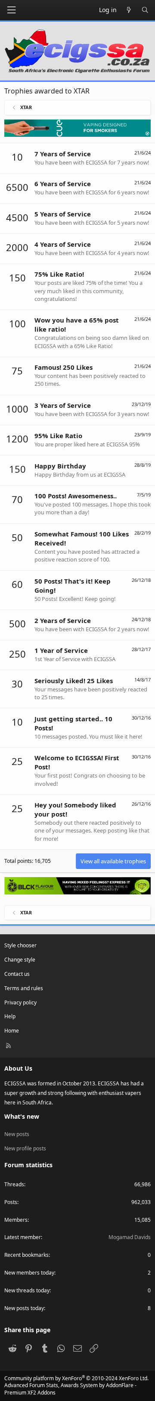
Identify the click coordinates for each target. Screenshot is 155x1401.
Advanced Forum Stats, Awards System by (70, 1389)
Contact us (17, 974)
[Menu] (11, 10)
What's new (21, 1116)
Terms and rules (23, 988)
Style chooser (20, 945)
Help (10, 1016)
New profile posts (25, 1148)
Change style (19, 959)
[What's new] (129, 9)
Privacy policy (20, 1002)
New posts (16, 1134)
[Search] (145, 9)
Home (11, 1030)
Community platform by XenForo (76, 1378)
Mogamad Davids (129, 1237)
